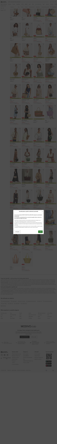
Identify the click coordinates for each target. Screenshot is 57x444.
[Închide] (42, 211)
